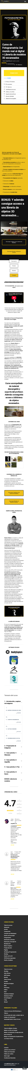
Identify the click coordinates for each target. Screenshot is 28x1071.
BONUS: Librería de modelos (10, 780)
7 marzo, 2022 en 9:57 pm (19, 882)
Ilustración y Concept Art (10, 941)
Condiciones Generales (9, 1058)
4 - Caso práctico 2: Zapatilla (10, 761)
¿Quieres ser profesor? (9, 1049)
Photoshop (6, 987)
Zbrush (6, 1002)
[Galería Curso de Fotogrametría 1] (8, 459)
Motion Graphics (8, 945)
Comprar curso (14, 73)
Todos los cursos (8, 925)
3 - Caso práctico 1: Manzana (10, 754)
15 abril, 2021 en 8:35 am (17, 852)
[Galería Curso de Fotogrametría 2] (14, 459)
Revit (5, 991)
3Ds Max (6, 971)
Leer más (12, 874)
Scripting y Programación (10, 952)
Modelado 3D (7, 943)
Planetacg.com (9, 1063)
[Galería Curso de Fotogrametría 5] (14, 465)
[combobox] (14, 1070)
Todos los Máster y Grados (10, 1028)
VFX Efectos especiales (9, 958)
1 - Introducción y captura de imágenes (12, 702)
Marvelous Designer (9, 983)
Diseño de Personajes (9, 935)
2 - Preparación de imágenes (10, 747)
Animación (6, 927)
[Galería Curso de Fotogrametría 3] (20, 459)
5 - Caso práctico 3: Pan (12, 767)
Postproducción (8, 947)
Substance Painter (8, 995)
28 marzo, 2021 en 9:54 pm (18, 821)
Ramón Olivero (15, 61)
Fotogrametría (7, 937)
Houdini (6, 981)
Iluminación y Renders (9, 939)
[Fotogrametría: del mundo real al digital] (14, 27)
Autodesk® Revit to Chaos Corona (12, 1019)
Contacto (6, 1047)
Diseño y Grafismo (8, 960)
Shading (6, 954)
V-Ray (5, 1000)
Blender (6, 977)
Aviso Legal (7, 1056)
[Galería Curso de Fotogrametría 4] (8, 465)
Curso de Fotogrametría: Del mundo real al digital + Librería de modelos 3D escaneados (14, 51)
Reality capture (19, 377)
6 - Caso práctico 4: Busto (10, 773)
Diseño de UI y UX (8, 956)
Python (5, 989)
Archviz (6, 929)
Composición (7, 931)
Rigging (6, 950)
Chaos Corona (7, 979)
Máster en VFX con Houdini (10, 1030)
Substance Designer (9, 993)
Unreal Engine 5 (8, 998)
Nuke (5, 985)
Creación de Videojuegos (10, 933)
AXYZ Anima (7, 975)
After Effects (7, 973)
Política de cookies (8, 1053)
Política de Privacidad (9, 1051)
